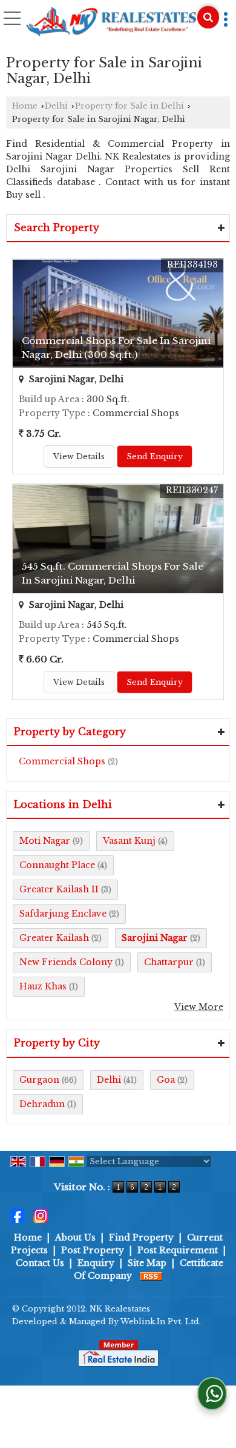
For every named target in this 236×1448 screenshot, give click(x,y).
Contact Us (40, 1263)
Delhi (56, 105)
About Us (75, 1237)
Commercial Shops (62, 761)
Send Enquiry (154, 456)
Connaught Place (57, 865)
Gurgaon (39, 1079)
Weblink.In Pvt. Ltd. (160, 1321)
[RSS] (151, 1275)
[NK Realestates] (110, 22)
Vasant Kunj (129, 840)
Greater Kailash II (59, 889)
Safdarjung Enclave (63, 913)
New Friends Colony (66, 962)
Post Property (92, 1250)
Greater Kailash (54, 937)
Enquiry (95, 1263)
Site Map (147, 1263)
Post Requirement (177, 1250)
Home (25, 105)
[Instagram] (40, 1215)
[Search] (208, 17)
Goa (166, 1079)
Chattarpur (169, 962)
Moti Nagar (44, 840)
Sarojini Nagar (155, 937)
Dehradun (42, 1104)
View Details (79, 456)
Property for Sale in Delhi (129, 105)
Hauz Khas (43, 986)
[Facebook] (17, 1215)
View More (198, 1007)
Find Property (141, 1237)
